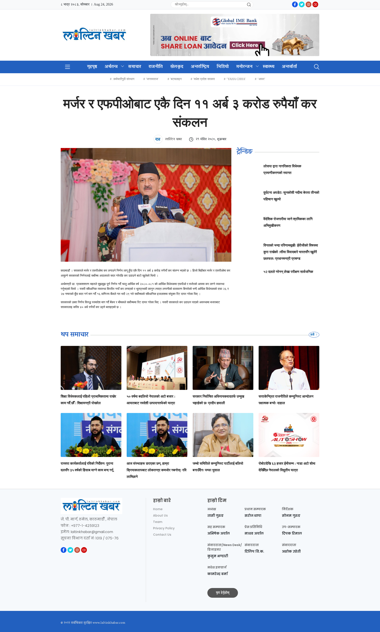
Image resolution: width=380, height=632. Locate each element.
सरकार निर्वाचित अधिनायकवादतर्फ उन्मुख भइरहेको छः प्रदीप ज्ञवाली (218, 400)
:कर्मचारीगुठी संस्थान (123, 79)
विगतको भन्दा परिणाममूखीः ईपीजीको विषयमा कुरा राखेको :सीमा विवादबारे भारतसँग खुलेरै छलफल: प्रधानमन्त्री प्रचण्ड (290, 251)
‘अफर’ (261, 79)
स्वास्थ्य (269, 67)
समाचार (134, 67)
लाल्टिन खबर (173, 139)
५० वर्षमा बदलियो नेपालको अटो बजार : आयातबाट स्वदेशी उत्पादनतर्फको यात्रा (151, 400)
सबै (312, 334)
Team (157, 522)
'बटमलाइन (176, 79)
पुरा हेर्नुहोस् (222, 593)
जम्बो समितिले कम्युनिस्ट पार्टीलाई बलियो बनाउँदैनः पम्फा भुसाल (218, 467)
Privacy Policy (164, 528)
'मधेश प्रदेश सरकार (204, 79)
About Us (160, 515)
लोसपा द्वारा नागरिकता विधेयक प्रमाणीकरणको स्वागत (282, 169)
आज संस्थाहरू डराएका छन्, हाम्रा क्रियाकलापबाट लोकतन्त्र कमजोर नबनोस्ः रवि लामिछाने (156, 470)
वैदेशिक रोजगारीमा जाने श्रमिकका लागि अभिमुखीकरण (287, 222)
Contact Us (162, 534)
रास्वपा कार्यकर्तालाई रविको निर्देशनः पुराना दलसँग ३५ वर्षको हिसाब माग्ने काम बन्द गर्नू (87, 467)
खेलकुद (176, 67)
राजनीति (156, 67)
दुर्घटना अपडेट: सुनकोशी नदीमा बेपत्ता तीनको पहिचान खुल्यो (291, 196)
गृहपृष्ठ (92, 67)
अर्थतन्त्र (111, 67)
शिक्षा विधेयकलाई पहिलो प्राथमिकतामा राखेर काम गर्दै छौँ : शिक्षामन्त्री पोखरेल (88, 400)
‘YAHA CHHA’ (236, 79)
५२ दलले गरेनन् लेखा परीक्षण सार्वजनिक (288, 272)
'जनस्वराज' (152, 79)
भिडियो (223, 67)
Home (158, 509)
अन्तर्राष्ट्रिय (200, 67)
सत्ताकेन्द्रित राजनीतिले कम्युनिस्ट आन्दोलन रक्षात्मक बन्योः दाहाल (286, 400)
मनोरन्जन (244, 67)
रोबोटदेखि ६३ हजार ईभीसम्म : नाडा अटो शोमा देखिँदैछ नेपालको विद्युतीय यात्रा (287, 467)
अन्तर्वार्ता (289, 67)
